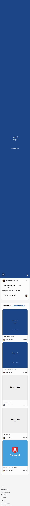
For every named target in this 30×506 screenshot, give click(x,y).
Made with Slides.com (12, 280)
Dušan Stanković (10, 295)
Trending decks (5, 492)
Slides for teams (5, 503)
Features (3, 497)
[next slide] (27, 274)
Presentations (4, 489)
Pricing (3, 500)
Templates (4, 495)
